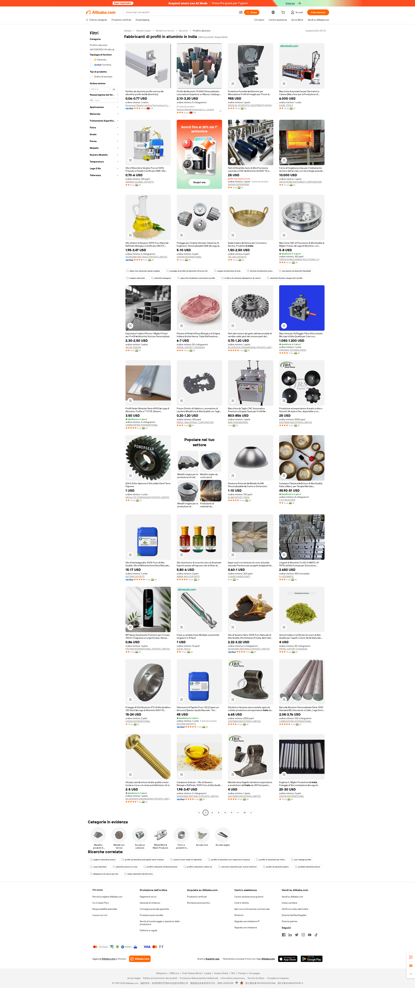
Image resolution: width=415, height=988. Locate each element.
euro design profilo (302, 860)
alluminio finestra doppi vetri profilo (286, 278)
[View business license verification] (236, 983)
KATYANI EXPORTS (134, 576)
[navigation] (104, 422)
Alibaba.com (268, 958)
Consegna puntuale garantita (154, 909)
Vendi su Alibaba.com (292, 896)
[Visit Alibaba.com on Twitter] (297, 935)
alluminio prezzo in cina (126, 867)
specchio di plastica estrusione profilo (197, 278)
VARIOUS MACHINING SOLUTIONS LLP (299, 259)
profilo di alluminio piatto (277, 867)
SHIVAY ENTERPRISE (238, 184)
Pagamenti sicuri (148, 896)
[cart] (283, 13)
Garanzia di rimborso (150, 903)
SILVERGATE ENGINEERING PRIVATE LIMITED (250, 347)
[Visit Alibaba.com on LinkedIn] (290, 935)
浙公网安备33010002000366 (260, 983)
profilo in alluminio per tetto (272, 860)
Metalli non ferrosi (165, 30)
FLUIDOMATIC (286, 576)
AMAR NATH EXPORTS (188, 576)
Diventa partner (289, 921)
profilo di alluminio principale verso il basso (144, 860)
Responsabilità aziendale (104, 909)
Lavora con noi (99, 915)
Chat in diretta (241, 903)
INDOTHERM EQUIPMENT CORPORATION (300, 182)
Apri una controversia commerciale (252, 909)
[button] (241, 12)
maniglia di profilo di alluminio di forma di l (189, 271)
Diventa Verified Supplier (294, 915)
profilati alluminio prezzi (309, 867)
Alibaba (127, 30)
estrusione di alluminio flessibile (296, 271)
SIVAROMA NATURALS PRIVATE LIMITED (146, 257)
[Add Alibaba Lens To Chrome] (140, 959)
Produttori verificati (197, 896)
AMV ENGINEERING (238, 422)
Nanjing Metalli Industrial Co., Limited (195, 109)
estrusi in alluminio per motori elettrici (239, 867)
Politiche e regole (148, 930)
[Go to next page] (251, 813)
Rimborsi (238, 915)
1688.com (174, 973)
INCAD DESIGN (133, 347)
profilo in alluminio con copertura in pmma (230, 860)
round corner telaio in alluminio (187, 860)
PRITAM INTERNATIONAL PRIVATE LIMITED (147, 649)
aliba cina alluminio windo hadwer (145, 271)
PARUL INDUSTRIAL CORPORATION (195, 422)
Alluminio (183, 30)
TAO (233, 973)
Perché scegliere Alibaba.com (107, 896)
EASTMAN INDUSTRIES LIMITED (295, 422)
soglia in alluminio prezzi (104, 860)
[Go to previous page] (199, 813)
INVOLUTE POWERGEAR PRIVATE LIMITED (147, 497)
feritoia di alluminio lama (261, 271)
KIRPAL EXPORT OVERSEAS (191, 347)
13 (244, 812)
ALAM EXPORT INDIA (238, 497)
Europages (254, 973)
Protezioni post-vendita (151, 915)
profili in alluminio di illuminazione (162, 867)
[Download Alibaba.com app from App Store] (287, 959)
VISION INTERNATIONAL (189, 257)
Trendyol (242, 973)
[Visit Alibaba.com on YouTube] (310, 935)
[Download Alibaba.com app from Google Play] (312, 959)
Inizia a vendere (289, 903)
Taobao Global (221, 973)
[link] (411, 957)
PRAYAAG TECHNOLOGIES (292, 350)
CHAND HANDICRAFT (239, 576)
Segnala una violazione (245, 927)
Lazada (207, 973)
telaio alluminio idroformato (140, 874)
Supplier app (212, 958)
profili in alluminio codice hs (199, 867)
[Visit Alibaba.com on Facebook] (284, 935)
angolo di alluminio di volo (229, 271)
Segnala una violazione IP (247, 921)
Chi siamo (97, 890)
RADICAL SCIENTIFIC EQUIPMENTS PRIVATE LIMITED (250, 105)
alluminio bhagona (162, 278)
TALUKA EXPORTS (237, 257)
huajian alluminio (137, 278)
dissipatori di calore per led (105, 874)
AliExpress (161, 973)
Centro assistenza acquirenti (248, 896)
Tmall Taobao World (191, 973)
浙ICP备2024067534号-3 (290, 983)
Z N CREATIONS (287, 500)
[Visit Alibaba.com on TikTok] (316, 935)
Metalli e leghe (143, 30)
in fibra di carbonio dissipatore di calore (243, 278)
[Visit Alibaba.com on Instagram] (303, 935)
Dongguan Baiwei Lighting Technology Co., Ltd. (148, 105)
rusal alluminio (100, 867)
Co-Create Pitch (100, 903)
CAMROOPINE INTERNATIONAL (141, 425)
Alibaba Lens (108, 958)
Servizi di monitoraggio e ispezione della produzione (159, 923)
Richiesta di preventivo (198, 903)
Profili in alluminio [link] (201, 30)
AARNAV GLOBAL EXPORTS (139, 182)
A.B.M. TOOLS (286, 105)
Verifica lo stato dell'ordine (295, 909)
